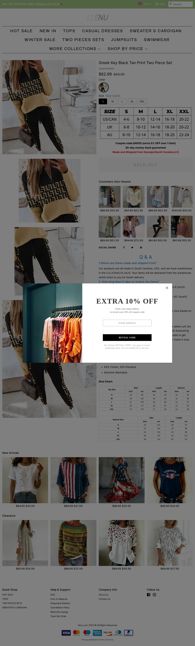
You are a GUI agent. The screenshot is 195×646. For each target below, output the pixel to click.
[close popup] (167, 288)
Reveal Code (127, 337)
